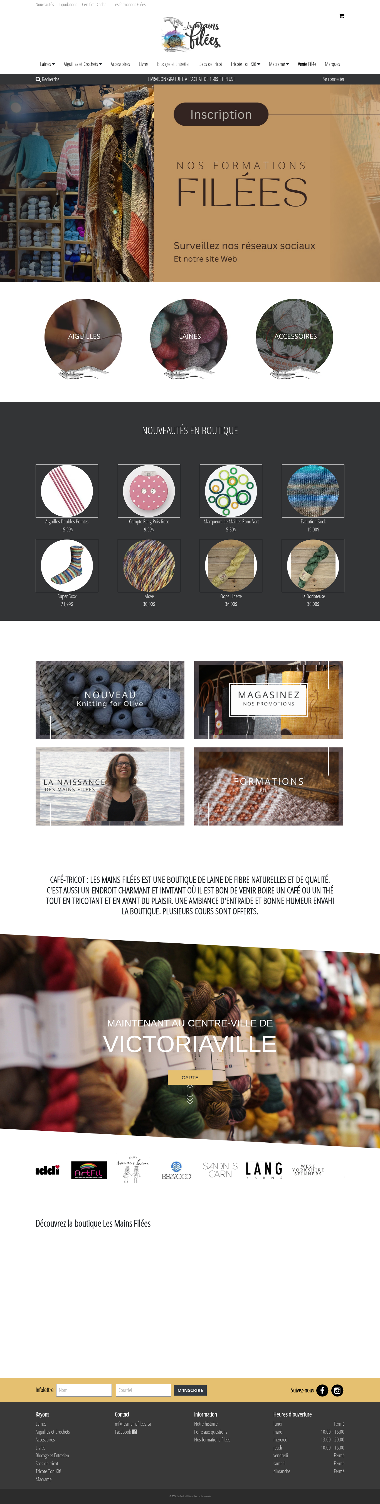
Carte (190, 1077)
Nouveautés (45, 4)
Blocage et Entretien (174, 64)
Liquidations (68, 4)
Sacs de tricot (210, 64)
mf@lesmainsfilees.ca (133, 1423)
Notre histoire (206, 1423)
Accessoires (120, 64)
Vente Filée (307, 64)
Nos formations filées (212, 1439)
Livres (144, 64)
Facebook (123, 1431)
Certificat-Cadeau (95, 4)
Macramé (277, 64)
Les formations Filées (129, 4)
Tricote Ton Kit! (243, 64)
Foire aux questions (210, 1431)
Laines (45, 64)
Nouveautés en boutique (190, 430)
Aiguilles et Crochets (81, 64)
